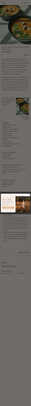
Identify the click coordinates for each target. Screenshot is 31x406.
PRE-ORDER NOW (8, 207)
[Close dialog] (29, 194)
